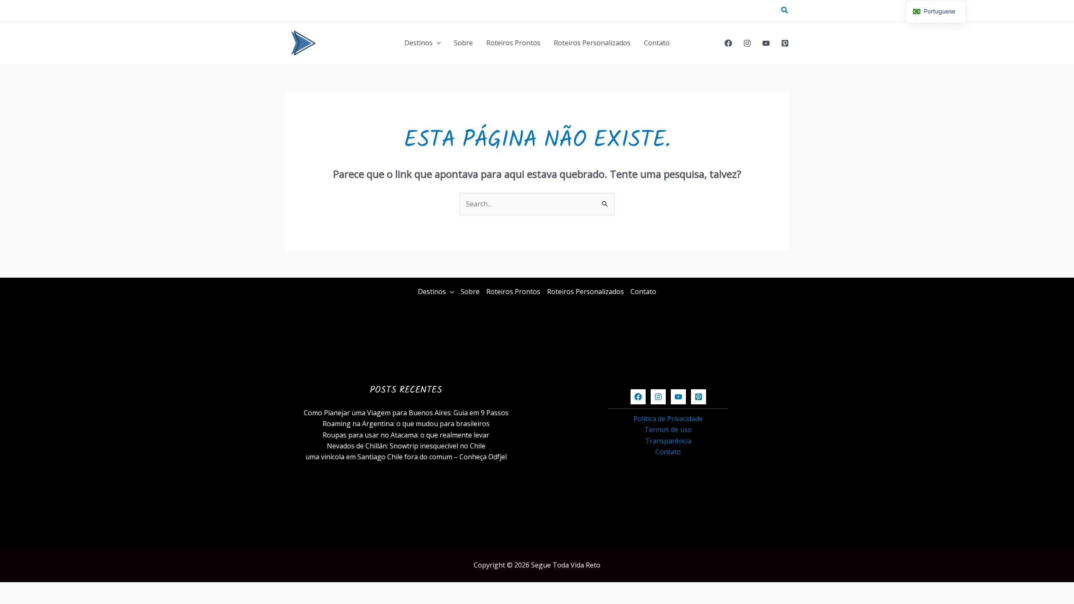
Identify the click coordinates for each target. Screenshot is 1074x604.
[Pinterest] (785, 43)
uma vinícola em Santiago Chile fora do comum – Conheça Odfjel (406, 456)
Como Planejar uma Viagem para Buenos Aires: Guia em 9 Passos (406, 412)
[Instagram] (747, 43)
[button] (785, 10)
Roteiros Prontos (513, 42)
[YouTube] (766, 43)
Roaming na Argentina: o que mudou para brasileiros (406, 423)
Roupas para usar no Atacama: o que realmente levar (406, 435)
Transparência (668, 440)
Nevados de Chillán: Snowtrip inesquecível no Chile (406, 445)
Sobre (463, 42)
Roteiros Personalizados (592, 42)
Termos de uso (668, 429)
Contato (657, 42)
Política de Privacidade (668, 418)
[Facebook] (728, 43)
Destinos (418, 42)
